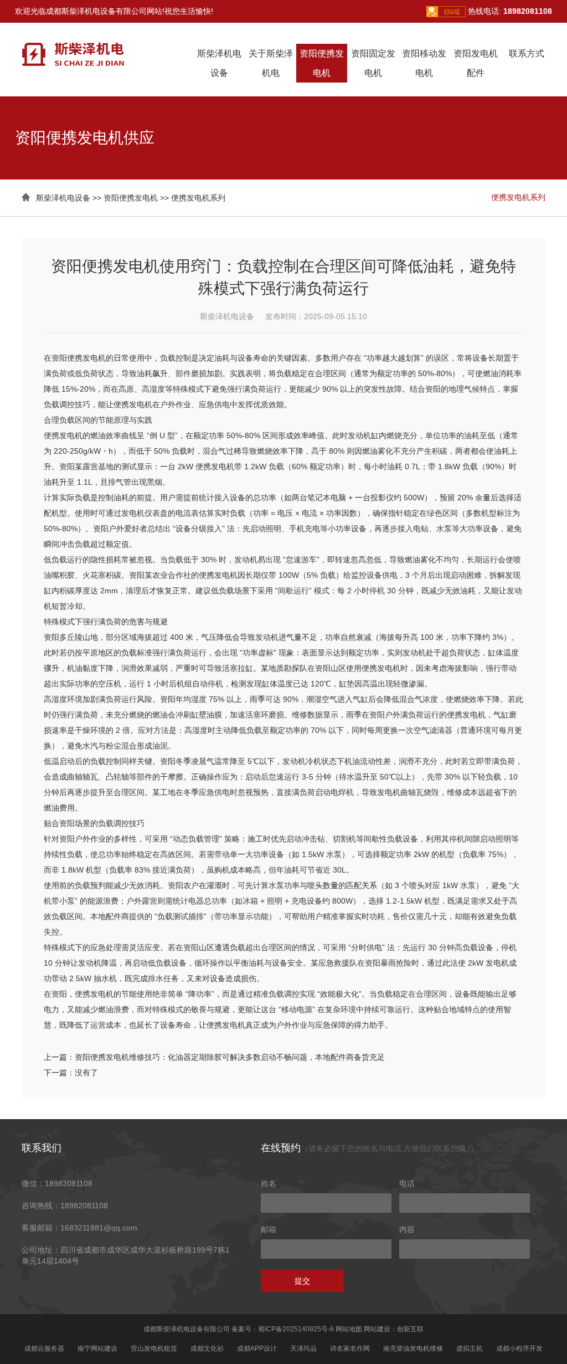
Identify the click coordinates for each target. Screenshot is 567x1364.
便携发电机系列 (198, 197)
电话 (408, 1183)
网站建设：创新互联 (394, 1329)
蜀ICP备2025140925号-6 (296, 1329)
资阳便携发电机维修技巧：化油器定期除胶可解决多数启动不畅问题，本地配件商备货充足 (230, 1057)
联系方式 (526, 53)
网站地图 (349, 1329)
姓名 (270, 1183)
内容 (407, 1229)
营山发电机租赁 (154, 1348)
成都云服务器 (44, 1348)
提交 (302, 1280)
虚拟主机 (469, 1348)
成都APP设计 (257, 1348)
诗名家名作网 (350, 1348)
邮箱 (268, 1229)
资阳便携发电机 (131, 197)
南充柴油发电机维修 (413, 1348)
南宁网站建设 (97, 1348)
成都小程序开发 (519, 1348)
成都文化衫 (207, 1348)
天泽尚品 (303, 1348)
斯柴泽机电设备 (63, 197)
